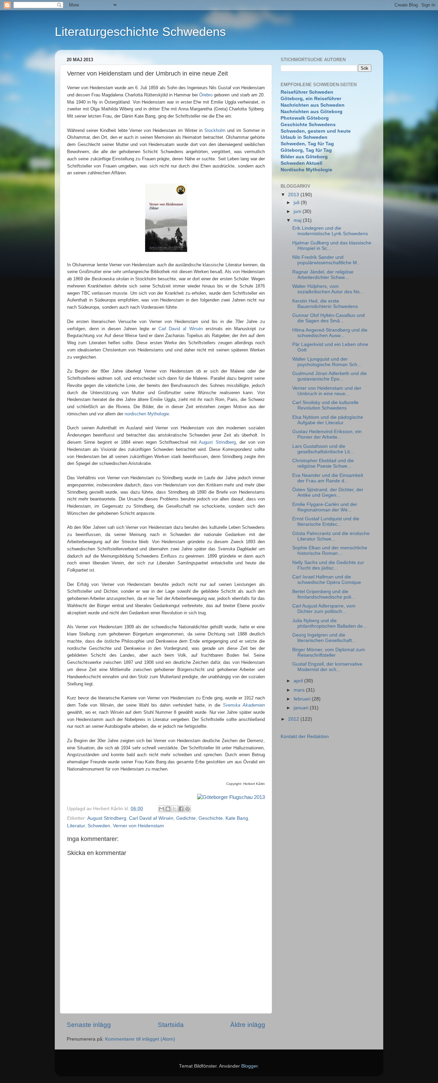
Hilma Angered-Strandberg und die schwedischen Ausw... (330, 332)
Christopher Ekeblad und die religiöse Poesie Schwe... (323, 463)
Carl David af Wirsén (180, 328)
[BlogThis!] (168, 808)
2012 (294, 719)
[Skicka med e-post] (161, 808)
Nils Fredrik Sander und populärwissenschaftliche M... (326, 260)
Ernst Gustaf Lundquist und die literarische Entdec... (325, 521)
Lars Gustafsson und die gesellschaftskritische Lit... (323, 449)
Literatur (76, 825)
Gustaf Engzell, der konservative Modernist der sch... (327, 666)
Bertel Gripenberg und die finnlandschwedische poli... (323, 594)
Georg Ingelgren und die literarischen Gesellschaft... (324, 637)
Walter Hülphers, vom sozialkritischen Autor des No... (328, 289)
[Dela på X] (174, 808)
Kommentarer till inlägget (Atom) (140, 1039)
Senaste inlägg (89, 1024)
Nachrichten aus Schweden (313, 105)
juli (297, 202)
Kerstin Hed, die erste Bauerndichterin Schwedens (325, 303)
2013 (294, 194)
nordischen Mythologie (147, 413)
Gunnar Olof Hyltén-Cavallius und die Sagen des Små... (328, 318)
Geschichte (210, 818)
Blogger (249, 1066)
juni (298, 211)
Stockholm (215, 130)
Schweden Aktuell (301, 163)
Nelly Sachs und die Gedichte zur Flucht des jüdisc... (328, 565)
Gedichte (186, 818)
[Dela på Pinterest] (187, 808)
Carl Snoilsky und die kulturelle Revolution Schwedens (325, 405)
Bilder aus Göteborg (304, 156)
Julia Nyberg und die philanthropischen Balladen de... (329, 623)
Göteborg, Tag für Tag (306, 150)
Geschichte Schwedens (308, 124)
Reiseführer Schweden (307, 92)
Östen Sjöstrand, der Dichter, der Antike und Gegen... (327, 492)
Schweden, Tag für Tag (307, 143)
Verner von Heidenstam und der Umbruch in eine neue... (326, 391)
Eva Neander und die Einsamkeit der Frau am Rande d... (327, 478)
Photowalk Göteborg (305, 118)
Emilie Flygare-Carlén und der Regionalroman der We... (324, 507)
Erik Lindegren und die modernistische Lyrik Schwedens (330, 231)
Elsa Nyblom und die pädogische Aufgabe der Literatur (327, 420)
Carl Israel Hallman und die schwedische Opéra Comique (326, 579)
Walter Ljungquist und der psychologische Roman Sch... (326, 362)
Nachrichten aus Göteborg (312, 111)
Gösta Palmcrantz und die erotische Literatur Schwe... (331, 536)
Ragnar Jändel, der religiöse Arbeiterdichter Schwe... (322, 274)
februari (303, 698)
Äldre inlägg (247, 1024)
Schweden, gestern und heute (316, 131)
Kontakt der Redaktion (305, 736)
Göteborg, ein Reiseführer (311, 98)
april (299, 680)
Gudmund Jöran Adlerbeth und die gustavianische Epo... (329, 376)
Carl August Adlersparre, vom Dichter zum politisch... (324, 608)
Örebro (205, 94)
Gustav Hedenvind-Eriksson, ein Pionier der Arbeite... (327, 434)
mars (300, 690)
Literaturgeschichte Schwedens (140, 32)
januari (302, 707)
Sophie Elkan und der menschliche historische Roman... (329, 550)
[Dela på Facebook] (181, 808)
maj (298, 220)
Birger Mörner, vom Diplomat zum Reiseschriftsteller (328, 652)
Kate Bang (237, 818)
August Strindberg (217, 442)
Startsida (171, 1024)
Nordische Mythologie (306, 169)
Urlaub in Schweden (304, 137)
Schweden (99, 825)
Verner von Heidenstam (138, 825)
